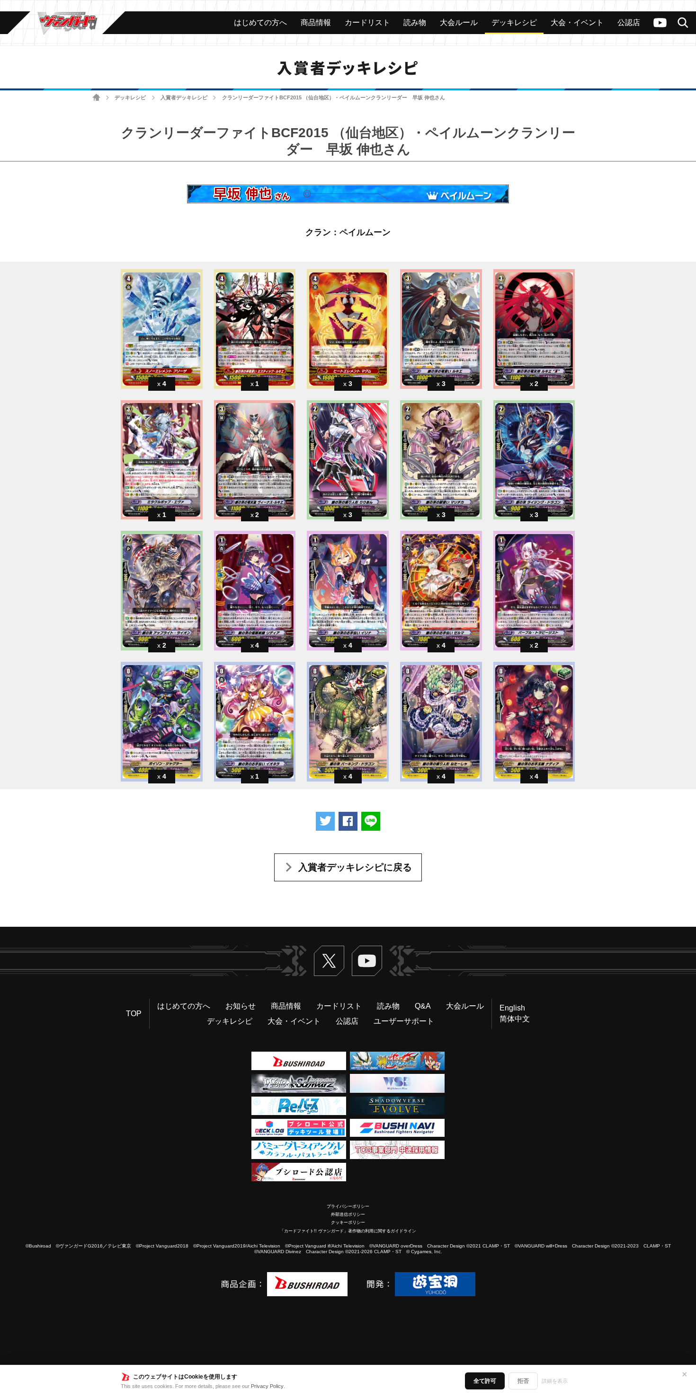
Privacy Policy (267, 1386)
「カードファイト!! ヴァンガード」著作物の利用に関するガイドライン (348, 1231)
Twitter (329, 961)
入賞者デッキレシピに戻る (355, 867)
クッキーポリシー (348, 1222)
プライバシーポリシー (348, 1206)
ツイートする (325, 821)
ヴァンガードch (660, 22)
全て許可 (484, 1381)
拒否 (523, 1381)
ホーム (96, 98)
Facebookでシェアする (348, 821)
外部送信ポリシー (348, 1214)
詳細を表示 (555, 1381)
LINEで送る (370, 821)
